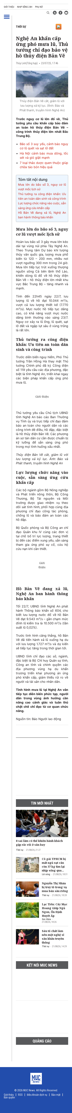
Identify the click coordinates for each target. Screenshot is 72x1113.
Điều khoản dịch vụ (37, 1094)
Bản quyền (9, 1097)
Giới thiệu (9, 7)
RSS (20, 1094)
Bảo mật (55, 1094)
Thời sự (21, 26)
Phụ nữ (39, 7)
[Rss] (55, 13)
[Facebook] (60, 13)
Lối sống (46, 874)
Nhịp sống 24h (24, 7)
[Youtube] (66, 13)
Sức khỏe (46, 919)
